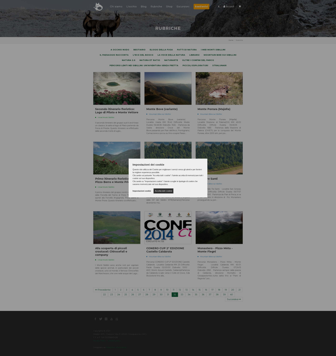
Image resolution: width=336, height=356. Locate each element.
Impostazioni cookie (142, 191)
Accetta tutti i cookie (163, 191)
